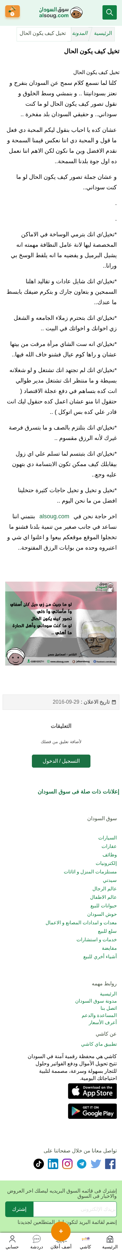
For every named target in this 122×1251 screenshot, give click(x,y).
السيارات (107, 837)
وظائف (109, 854)
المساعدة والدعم (99, 1015)
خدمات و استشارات (96, 939)
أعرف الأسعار (103, 1022)
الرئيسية (103, 33)
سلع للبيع (107, 931)
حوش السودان (102, 914)
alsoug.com (54, 516)
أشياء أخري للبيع (100, 956)
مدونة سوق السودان (96, 1001)
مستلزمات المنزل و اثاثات (90, 871)
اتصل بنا (109, 1008)
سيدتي (110, 880)
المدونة (80, 33)
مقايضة (109, 948)
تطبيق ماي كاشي (99, 1044)
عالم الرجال (104, 888)
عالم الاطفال (103, 897)
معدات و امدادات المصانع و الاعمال (81, 922)
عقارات (109, 846)
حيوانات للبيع (103, 905)
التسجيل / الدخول (61, 761)
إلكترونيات (106, 863)
